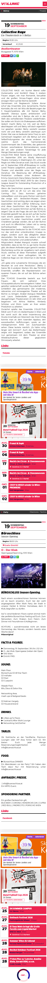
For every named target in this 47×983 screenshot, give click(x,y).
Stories (29, 372)
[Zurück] (2, 11)
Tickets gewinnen (14, 434)
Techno (43, 512)
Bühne (6, 11)
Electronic (34, 512)
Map (6, 55)
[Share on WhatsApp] (17, 55)
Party (5, 512)
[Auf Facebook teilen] (11, 55)
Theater (43, 11)
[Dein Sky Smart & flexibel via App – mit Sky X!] (23, 386)
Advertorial (39, 372)
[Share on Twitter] (14, 55)
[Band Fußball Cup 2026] (23, 421)
